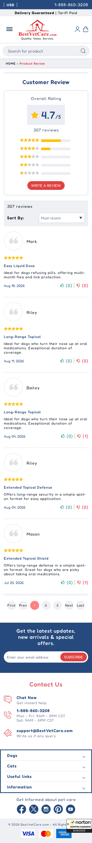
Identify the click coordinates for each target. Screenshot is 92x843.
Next (69, 605)
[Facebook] (21, 810)
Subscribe (73, 657)
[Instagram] (46, 810)
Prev (23, 605)
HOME (11, 63)
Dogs (12, 755)
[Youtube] (70, 810)
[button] (79, 826)
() (69, 285)
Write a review (46, 185)
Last (80, 605)
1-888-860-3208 (71, 4)
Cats (12, 765)
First (11, 605)
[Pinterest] (58, 810)
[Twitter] (33, 810)
